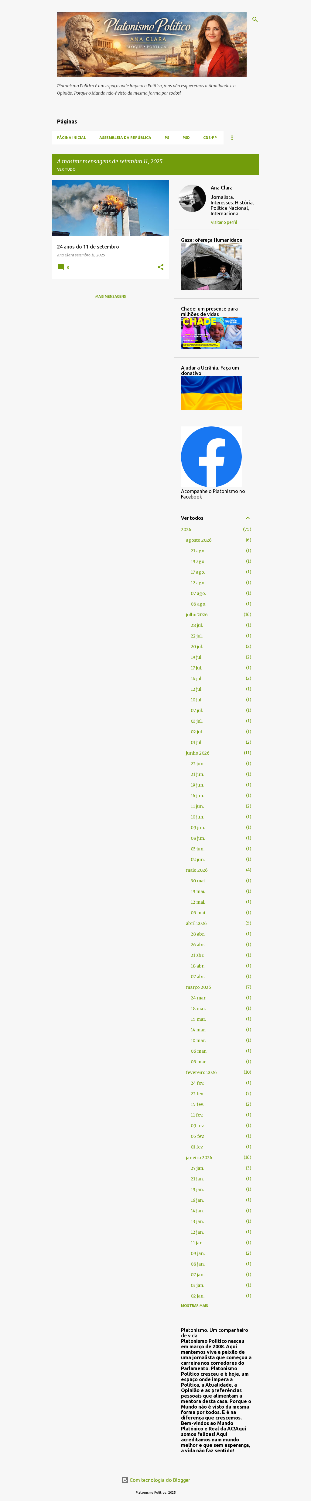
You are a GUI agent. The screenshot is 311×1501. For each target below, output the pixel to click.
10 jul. (196, 700)
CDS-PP (210, 138)
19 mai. (198, 891)
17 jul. (196, 668)
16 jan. (197, 1200)
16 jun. (197, 795)
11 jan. (197, 1243)
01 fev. (197, 1147)
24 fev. (197, 1083)
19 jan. (197, 1189)
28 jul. (197, 625)
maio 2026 (197, 870)
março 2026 (198, 987)
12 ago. (198, 582)
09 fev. (197, 1125)
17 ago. (198, 572)
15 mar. (198, 1019)
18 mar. (198, 1008)
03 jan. (197, 1285)
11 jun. (197, 806)
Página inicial (71, 138)
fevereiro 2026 (201, 1072)
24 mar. (198, 998)
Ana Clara (222, 187)
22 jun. (197, 763)
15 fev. (197, 1104)
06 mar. (199, 1051)
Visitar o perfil (224, 222)
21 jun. (197, 774)
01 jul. (196, 742)
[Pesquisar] (255, 19)
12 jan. (197, 1232)
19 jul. (196, 657)
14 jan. (197, 1211)
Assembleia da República (125, 138)
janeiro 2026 (199, 1157)
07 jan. (197, 1274)
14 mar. (198, 1030)
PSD (186, 138)
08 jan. (198, 1264)
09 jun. (198, 827)
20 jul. (197, 646)
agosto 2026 (199, 540)
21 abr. (197, 955)
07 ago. (198, 593)
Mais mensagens (110, 296)
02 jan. (197, 1296)
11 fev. (197, 1115)
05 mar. (199, 1062)
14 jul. (196, 678)
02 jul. (197, 732)
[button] (160, 267)
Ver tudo (66, 169)
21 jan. (197, 1179)
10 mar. (198, 1040)
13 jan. (197, 1221)
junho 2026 (198, 753)
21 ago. (198, 551)
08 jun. (198, 838)
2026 (186, 529)
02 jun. (198, 859)
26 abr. (198, 944)
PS (167, 138)
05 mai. (198, 913)
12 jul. (196, 689)
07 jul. (197, 710)
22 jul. (197, 636)
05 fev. (197, 1136)
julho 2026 (197, 614)
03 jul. (197, 721)
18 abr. (197, 966)
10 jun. (197, 817)
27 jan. (197, 1168)
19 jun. (197, 785)
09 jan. (198, 1253)
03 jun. (197, 849)
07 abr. (198, 976)
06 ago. (198, 604)
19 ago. (198, 561)
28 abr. (198, 934)
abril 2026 (196, 923)
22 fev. (197, 1093)
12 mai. (198, 902)
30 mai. (198, 881)
